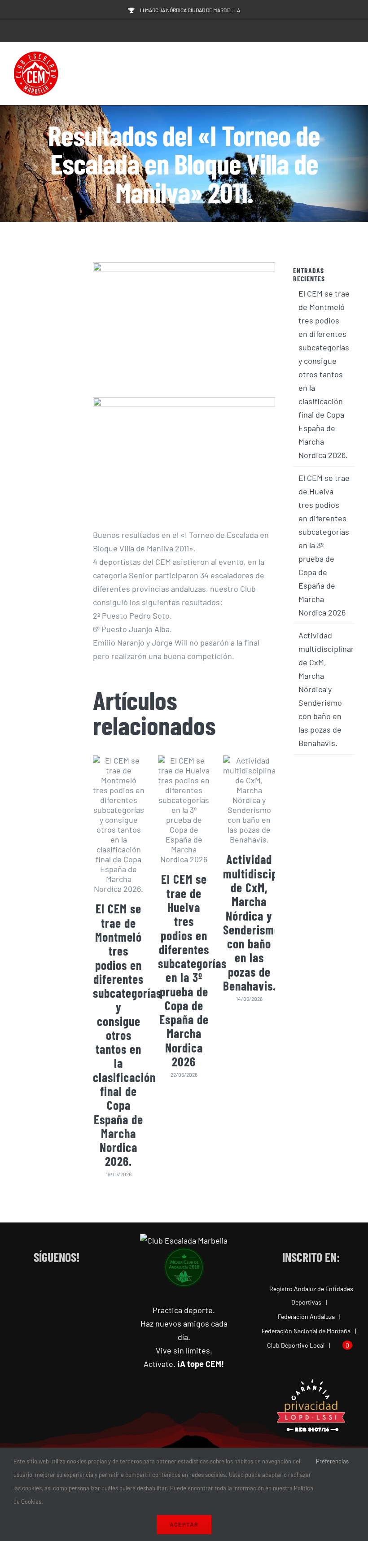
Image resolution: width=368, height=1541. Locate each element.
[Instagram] (47, 1289)
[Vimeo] (83, 1289)
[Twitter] (65, 1289)
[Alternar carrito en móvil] (318, 74)
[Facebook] (29, 1289)
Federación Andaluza (306, 1316)
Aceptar (184, 1524)
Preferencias (333, 1461)
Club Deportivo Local (295, 1345)
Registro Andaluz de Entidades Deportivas (311, 1295)
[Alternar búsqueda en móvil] (334, 74)
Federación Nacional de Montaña (306, 1331)
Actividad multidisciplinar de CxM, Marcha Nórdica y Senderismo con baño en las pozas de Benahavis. (261, 922)
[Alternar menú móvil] (351, 74)
